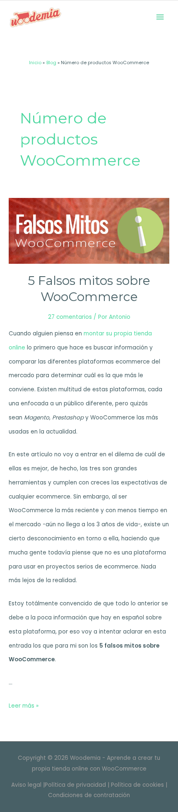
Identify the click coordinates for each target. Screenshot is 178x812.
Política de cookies (137, 785)
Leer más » (23, 706)
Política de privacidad (75, 785)
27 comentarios (70, 317)
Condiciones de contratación (89, 795)
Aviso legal (26, 785)
